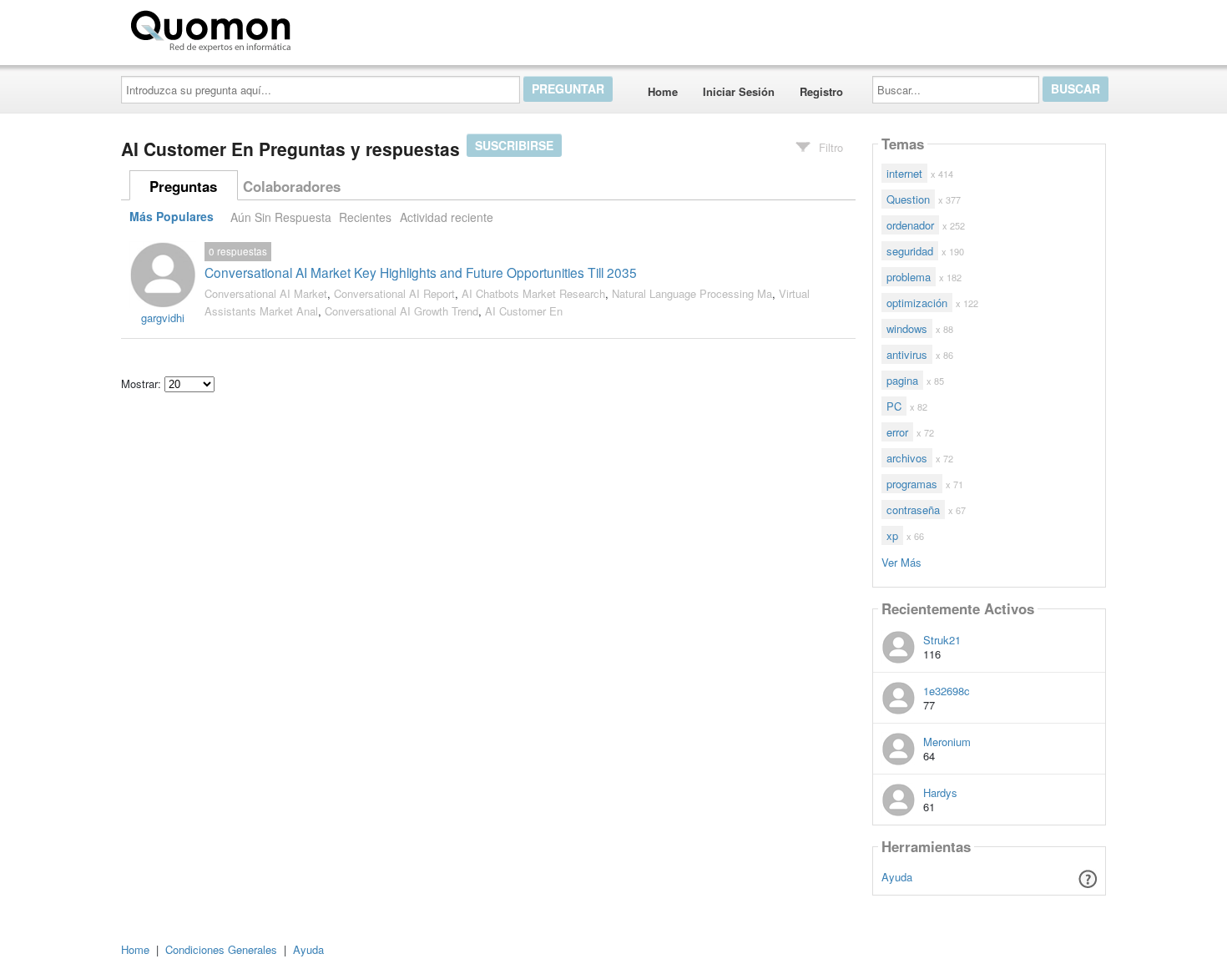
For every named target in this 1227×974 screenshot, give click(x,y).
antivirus (906, 354)
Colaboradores (292, 186)
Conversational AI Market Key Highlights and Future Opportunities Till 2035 (420, 272)
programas (911, 484)
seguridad (909, 251)
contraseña (913, 509)
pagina (902, 380)
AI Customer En (524, 311)
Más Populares (171, 217)
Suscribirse (514, 145)
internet (904, 173)
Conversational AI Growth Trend (401, 311)
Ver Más (901, 561)
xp (892, 535)
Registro (821, 91)
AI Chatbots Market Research (533, 293)
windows (906, 328)
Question (908, 199)
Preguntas (183, 186)
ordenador (910, 225)
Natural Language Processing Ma (692, 293)
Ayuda (896, 877)
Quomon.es (350, 27)
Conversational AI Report (394, 293)
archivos (906, 458)
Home (663, 91)
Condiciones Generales (221, 949)
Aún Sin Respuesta (280, 217)
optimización (916, 302)
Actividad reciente (446, 217)
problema (908, 277)
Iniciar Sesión (739, 91)
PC (893, 406)
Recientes (365, 217)
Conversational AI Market (265, 293)
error (897, 432)
